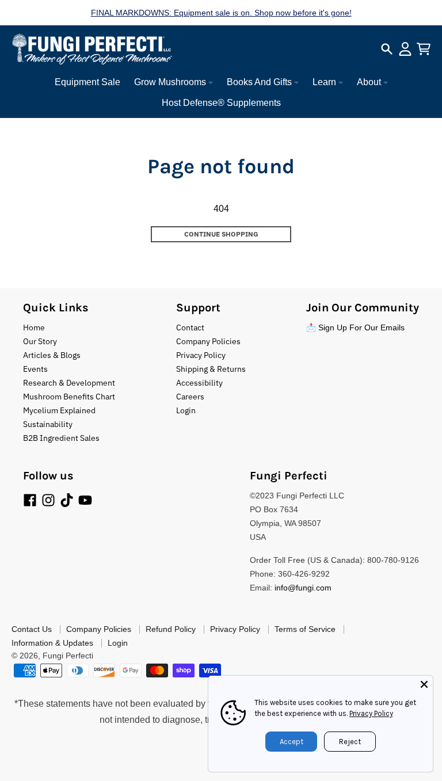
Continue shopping (221, 234)
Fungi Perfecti (68, 655)
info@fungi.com (303, 587)
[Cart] (423, 49)
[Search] (387, 49)
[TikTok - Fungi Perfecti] (67, 500)
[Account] (405, 49)
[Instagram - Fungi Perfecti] (48, 500)
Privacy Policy (371, 713)
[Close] (424, 684)
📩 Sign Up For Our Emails (355, 327)
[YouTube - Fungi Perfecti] (85, 500)
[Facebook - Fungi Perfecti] (30, 500)
